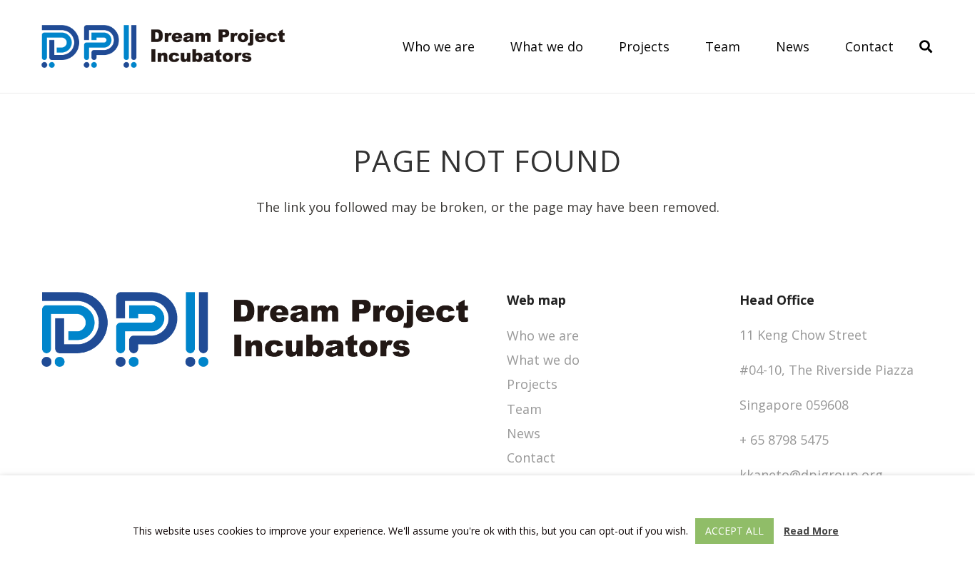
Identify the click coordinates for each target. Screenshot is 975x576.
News (523, 433)
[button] (925, 46)
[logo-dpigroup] (163, 46)
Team (524, 409)
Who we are (543, 335)
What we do (543, 359)
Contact (531, 457)
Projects (532, 384)
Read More (811, 530)
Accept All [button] (734, 530)
